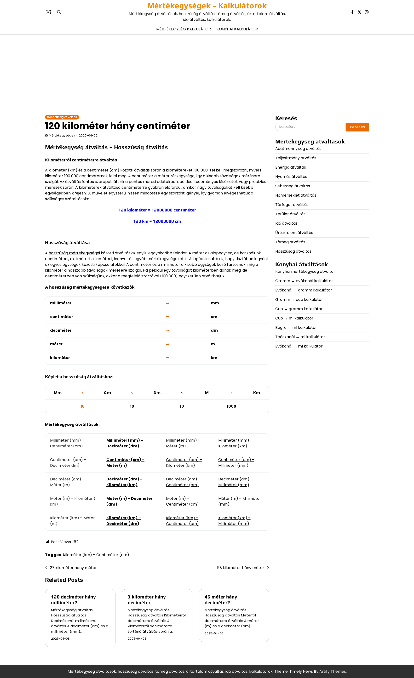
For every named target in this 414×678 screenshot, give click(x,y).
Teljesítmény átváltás (295, 158)
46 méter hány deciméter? (221, 599)
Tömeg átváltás (290, 242)
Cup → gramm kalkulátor (299, 309)
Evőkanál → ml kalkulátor (299, 346)
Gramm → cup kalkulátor (299, 299)
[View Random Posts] (48, 12)
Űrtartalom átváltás (294, 232)
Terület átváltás (290, 214)
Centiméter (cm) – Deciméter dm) (68, 462)
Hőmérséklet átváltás (295, 195)
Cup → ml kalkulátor (294, 318)
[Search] (59, 12)
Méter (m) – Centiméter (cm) (182, 501)
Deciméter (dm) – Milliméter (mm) (235, 482)
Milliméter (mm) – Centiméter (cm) (67, 443)
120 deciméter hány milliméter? (73, 599)
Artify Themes (332, 671)
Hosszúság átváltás (62, 117)
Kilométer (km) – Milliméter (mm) (234, 520)
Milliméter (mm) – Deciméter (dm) (124, 443)
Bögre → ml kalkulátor (296, 327)
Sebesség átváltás (292, 186)
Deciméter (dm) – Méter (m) (67, 482)
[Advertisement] (207, 74)
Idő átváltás (286, 223)
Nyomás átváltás (291, 176)
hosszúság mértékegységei (74, 253)
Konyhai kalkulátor (237, 29)
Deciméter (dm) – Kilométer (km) (124, 482)
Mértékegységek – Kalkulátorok (207, 5)
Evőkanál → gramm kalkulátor (303, 290)
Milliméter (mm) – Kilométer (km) (235, 443)
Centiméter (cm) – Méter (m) (125, 462)
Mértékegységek (62, 135)
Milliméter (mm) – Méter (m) (183, 443)
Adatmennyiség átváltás (298, 148)
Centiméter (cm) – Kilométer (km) (184, 462)
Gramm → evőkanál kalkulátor (304, 281)
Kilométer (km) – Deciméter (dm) (123, 520)
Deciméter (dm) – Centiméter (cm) (183, 482)
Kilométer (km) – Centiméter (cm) (182, 520)
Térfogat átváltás (292, 204)
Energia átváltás (290, 167)
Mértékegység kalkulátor (183, 29)
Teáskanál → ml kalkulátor (300, 337)
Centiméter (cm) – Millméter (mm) (236, 462)
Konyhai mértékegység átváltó (304, 271)
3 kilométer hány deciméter (147, 599)
